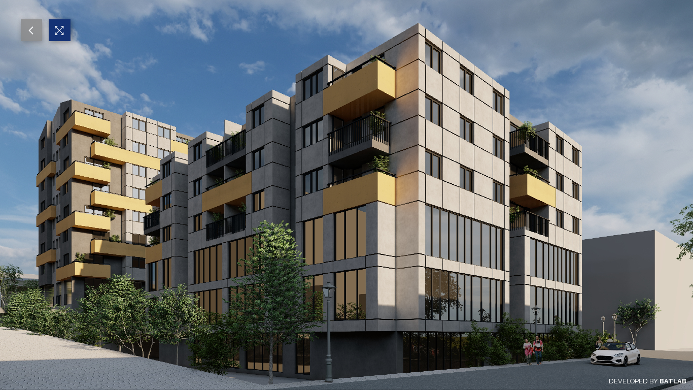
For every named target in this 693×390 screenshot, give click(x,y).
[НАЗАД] (32, 30)
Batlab (673, 381)
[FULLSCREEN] (60, 30)
